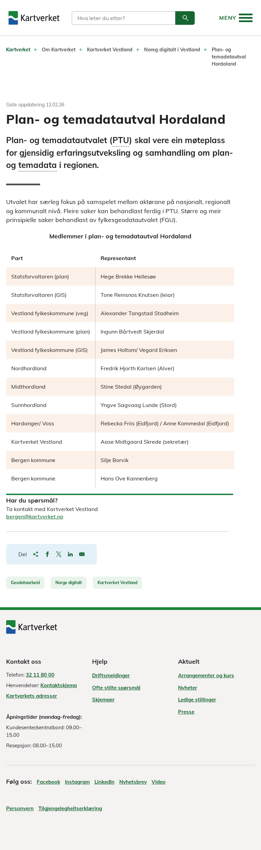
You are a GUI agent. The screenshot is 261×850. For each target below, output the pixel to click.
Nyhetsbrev (133, 782)
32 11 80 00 (40, 675)
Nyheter (187, 687)
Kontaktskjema (58, 685)
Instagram (77, 782)
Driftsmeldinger (111, 675)
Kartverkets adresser (31, 696)
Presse (186, 712)
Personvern (20, 808)
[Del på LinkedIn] (70, 554)
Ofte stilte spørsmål (116, 687)
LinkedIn (104, 782)
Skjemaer (103, 699)
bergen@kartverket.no (34, 516)
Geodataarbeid (25, 582)
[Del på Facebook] (47, 554)
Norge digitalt (68, 582)
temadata (37, 165)
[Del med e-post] (82, 554)
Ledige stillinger (197, 699)
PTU (120, 141)
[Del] (35, 554)
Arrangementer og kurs (206, 675)
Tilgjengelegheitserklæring (70, 808)
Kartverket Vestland (117, 582)
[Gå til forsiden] (33, 18)
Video (159, 782)
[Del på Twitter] (59, 554)
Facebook (48, 782)
